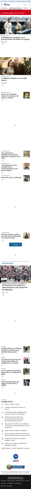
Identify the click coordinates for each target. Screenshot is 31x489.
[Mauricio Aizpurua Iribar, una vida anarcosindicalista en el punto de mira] (26, 235)
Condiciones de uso (20, 480)
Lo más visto (7, 401)
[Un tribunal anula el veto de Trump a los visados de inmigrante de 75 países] (26, 360)
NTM (3, 292)
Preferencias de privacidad (6, 485)
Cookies (27, 480)
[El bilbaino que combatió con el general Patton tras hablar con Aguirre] (15, 25)
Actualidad (7, 263)
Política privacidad (10, 480)
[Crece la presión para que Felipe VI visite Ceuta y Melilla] (26, 382)
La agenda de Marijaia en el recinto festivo (13, 13)
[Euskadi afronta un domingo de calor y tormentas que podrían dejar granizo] (26, 349)
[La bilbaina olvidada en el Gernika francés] (15, 66)
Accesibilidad (10, 483)
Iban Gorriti (4, 42)
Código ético (3, 483)
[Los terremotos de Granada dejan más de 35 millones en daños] (26, 371)
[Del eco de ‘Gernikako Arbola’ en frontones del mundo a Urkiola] (26, 95)
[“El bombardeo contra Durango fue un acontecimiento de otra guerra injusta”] (26, 166)
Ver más (15, 244)
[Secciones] (1, 5)
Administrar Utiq (17, 483)
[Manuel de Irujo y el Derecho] (26, 178)
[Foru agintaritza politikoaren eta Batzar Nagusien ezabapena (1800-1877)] (26, 154)
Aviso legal (3, 480)
